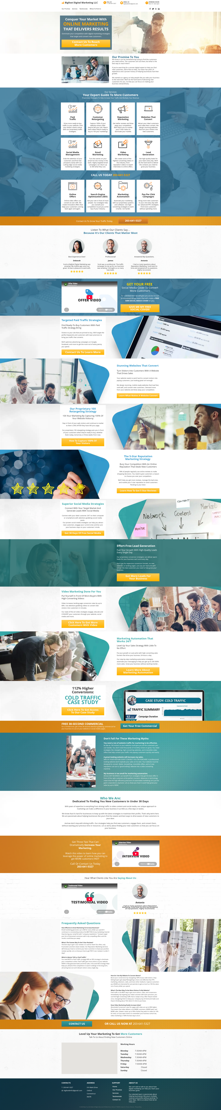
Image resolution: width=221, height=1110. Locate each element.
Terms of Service (130, 1107)
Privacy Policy (138, 1107)
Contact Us (123, 1107)
